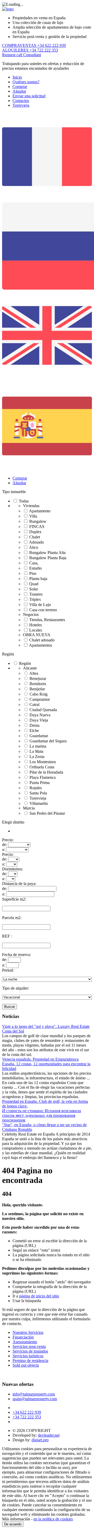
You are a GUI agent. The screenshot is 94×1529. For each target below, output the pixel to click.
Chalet (34, 537)
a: (3, 849)
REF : (7, 936)
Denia (34, 725)
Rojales (36, 788)
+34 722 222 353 (27, 1417)
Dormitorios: (12, 869)
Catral (34, 704)
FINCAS (36, 526)
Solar (33, 589)
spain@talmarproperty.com (35, 1399)
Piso (32, 573)
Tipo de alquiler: (15, 988)
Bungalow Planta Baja (47, 558)
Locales (35, 630)
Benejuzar (38, 678)
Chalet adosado (42, 640)
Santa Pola (38, 793)
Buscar (9, 1007)
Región (8, 654)
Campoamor (40, 699)
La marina (38, 746)
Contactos (21, 100)
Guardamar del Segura (48, 741)
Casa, (33, 563)
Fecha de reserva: (16, 954)
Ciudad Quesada (43, 710)
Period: (8, 970)
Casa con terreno (43, 610)
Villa (33, 516)
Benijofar (37, 689)
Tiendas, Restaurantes (47, 619)
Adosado (36, 542)
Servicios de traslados (30, 1351)
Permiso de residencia (30, 1360)
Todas (24, 501)
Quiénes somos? (26, 82)
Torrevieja (21, 105)
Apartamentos (40, 645)
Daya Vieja (39, 720)
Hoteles (35, 625)
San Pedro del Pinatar (47, 813)
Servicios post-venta (29, 1346)
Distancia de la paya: (19, 883)
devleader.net (49, 1435)
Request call (12, 55)
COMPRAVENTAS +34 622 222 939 (34, 45)
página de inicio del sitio (39, 1296)
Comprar (20, 86)
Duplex (35, 532)
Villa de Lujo (40, 604)
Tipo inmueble (14, 491)
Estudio (35, 568)
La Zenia (37, 756)
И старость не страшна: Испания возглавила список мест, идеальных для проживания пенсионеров (41, 1115)
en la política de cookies (53, 1519)
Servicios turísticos (28, 1356)
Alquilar (19, 91)
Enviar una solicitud (29, 96)
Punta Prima (40, 782)
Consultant (32, 55)
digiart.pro (40, 1440)
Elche (34, 730)
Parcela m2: (11, 917)
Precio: (8, 840)
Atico (33, 547)
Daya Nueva (40, 715)
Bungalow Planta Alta (47, 552)
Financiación (23, 1337)
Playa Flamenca (43, 777)
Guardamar (39, 736)
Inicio (17, 77)
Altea (33, 673)
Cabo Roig (39, 694)
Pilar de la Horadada (46, 772)
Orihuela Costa (42, 767)
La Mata (36, 751)
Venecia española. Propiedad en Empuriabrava (40, 1059)
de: (4, 844)
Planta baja (38, 578)
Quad (33, 584)
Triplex (35, 599)
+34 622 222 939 (27, 1412)
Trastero (36, 594)
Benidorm (38, 683)
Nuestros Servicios (28, 1332)
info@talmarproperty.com (34, 1394)
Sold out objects (26, 1365)
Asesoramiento (25, 1342)
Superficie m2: (14, 899)
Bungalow (37, 521)
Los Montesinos (43, 762)
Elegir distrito (13, 822)
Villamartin (39, 803)
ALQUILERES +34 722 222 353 (30, 50)
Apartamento (39, 511)
